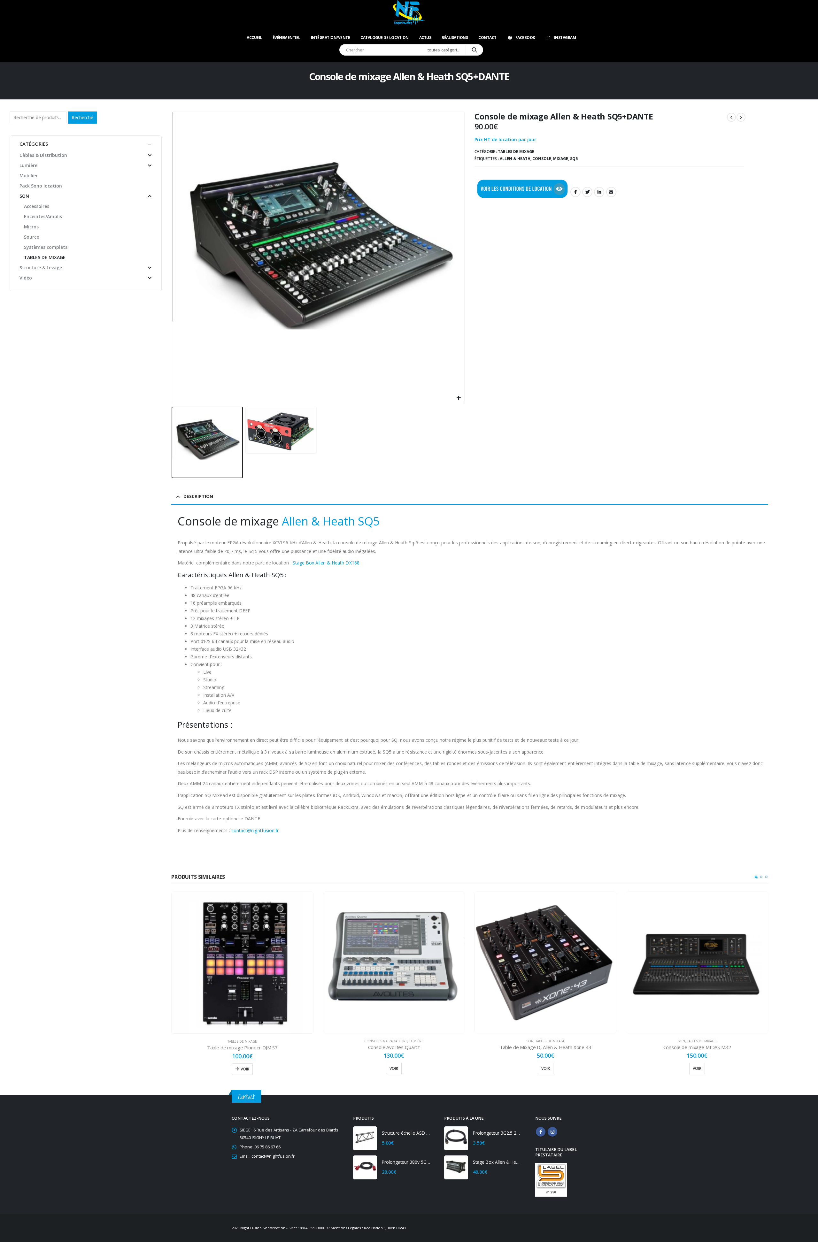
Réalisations (455, 37)
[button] (756, 877)
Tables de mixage (516, 151)
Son (530, 1041)
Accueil (254, 37)
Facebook (525, 37)
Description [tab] (198, 496)
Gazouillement (587, 192)
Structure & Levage (40, 267)
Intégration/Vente (330, 37)
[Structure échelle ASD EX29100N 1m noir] (365, 1138)
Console (541, 158)
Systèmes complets (45, 247)
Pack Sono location (40, 186)
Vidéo (25, 278)
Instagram (565, 37)
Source (31, 237)
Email (611, 192)
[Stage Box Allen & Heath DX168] (456, 1167)
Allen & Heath (515, 158)
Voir (245, 1069)
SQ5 (574, 158)
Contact (487, 37)
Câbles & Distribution (43, 155)
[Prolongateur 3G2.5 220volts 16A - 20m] (456, 1138)
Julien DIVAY (396, 1227)
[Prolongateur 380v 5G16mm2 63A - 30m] (365, 1167)
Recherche (82, 117)
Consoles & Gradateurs (385, 1041)
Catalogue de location (384, 37)
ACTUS (425, 37)
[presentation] (173, 258)
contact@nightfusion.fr (255, 830)
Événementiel (286, 37)
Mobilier (28, 175)
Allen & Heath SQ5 (331, 521)
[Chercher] (474, 49)
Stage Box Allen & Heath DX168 (326, 563)
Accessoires (36, 206)
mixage (560, 158)
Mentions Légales (346, 1227)
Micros (31, 227)
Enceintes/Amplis (43, 216)
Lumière (416, 1041)
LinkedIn (599, 192)
